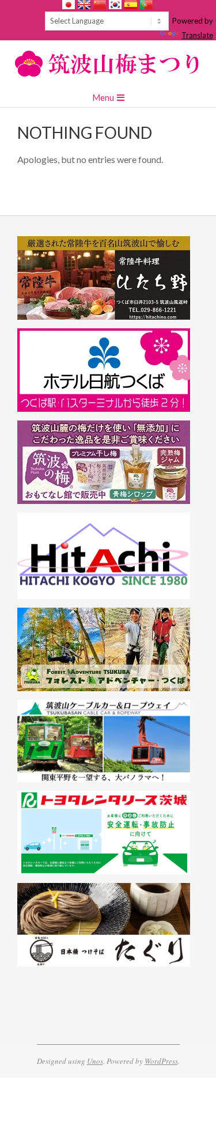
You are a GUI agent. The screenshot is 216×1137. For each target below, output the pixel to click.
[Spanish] (130, 4)
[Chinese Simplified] (99, 4)
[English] (84, 4)
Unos (95, 1061)
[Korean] (115, 4)
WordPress (161, 1061)
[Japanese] (68, 4)
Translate (197, 35)
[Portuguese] (146, 4)
